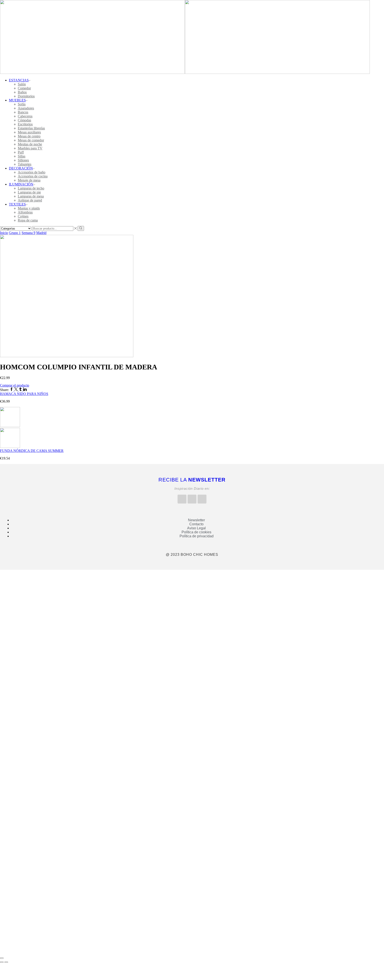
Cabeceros (25, 116)
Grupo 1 (15, 233)
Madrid (41, 233)
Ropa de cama (28, 220)
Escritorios (25, 124)
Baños (22, 92)
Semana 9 (28, 233)
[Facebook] (12, 390)
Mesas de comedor (31, 140)
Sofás (22, 104)
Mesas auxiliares (29, 132)
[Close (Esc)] (2, 958)
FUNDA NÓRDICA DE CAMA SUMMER (32, 451)
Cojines (23, 216)
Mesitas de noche (30, 144)
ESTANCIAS (19, 80)
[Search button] (81, 228)
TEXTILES (17, 204)
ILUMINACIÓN (21, 184)
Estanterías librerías (31, 128)
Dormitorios (26, 96)
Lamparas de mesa (31, 196)
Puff (21, 152)
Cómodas (24, 120)
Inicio (4, 233)
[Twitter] (16, 390)
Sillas (21, 156)
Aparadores (26, 108)
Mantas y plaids (29, 208)
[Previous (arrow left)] (2, 962)
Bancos (23, 112)
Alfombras (25, 212)
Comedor (24, 88)
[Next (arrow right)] (6, 962)
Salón (22, 84)
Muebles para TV (30, 148)
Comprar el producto (14, 385)
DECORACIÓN (21, 168)
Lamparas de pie (29, 192)
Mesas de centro (29, 136)
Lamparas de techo (31, 188)
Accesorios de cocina (33, 176)
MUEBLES (17, 100)
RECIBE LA (192, 480)
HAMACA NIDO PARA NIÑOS (24, 394)
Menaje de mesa (29, 180)
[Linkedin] (25, 390)
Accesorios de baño (31, 172)
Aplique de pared (30, 200)
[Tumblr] (21, 390)
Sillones (23, 160)
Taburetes (24, 164)
